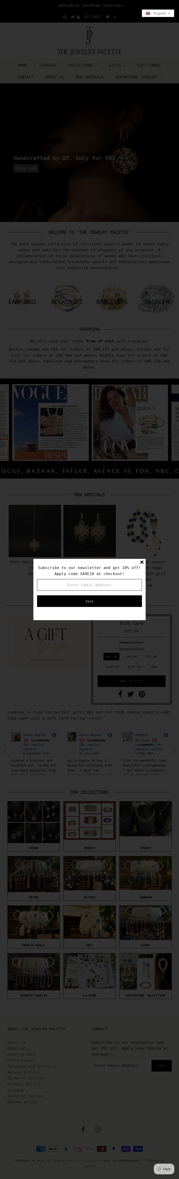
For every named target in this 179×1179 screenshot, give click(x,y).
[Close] (141, 562)
